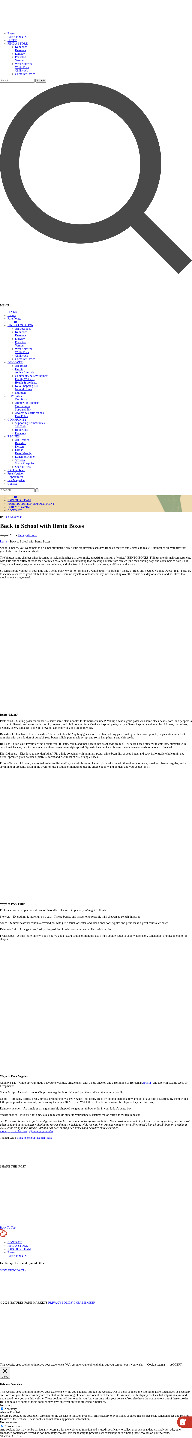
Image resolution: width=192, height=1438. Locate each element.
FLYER (12, 40)
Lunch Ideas (44, 1137)
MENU (4, 305)
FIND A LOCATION (20, 325)
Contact (12, 483)
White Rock (22, 67)
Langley (20, 53)
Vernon (19, 60)
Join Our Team (16, 470)
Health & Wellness (26, 382)
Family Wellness (24, 379)
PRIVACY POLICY (60, 1302)
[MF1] (147, 1082)
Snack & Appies (24, 463)
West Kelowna (23, 63)
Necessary (10, 1408)
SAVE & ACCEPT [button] (11, 1436)
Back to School (26, 1137)
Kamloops (21, 46)
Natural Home (23, 389)
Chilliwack (21, 70)
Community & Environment (31, 375)
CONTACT (15, 510)
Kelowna (20, 50)
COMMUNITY (17, 419)
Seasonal (20, 460)
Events (12, 33)
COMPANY (15, 396)
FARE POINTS (17, 36)
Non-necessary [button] (9, 1422)
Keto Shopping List (26, 385)
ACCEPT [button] (176, 1364)
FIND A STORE (18, 43)
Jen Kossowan (13, 516)
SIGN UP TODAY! (13, 1270)
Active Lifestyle (24, 372)
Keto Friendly (23, 453)
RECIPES (14, 436)
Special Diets (23, 466)
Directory (20, 433)
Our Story (21, 399)
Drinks (19, 450)
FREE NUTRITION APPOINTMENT (31, 503)
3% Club (20, 426)
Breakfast (20, 443)
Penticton (20, 57)
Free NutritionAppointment (16, 475)
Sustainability (23, 409)
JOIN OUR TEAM (19, 500)
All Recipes (22, 439)
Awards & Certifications (29, 412)
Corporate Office (25, 73)
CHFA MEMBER (84, 1302)
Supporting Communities (30, 423)
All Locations (23, 328)
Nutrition (20, 392)
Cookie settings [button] (156, 1364)
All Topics (21, 365)
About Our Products (27, 402)
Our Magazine (16, 480)
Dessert (19, 446)
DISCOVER (15, 362)
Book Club (21, 429)
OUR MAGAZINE (19, 507)
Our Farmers (22, 406)
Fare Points (14, 318)
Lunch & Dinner (25, 456)
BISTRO (13, 321)
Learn (3, 541)
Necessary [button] (6, 1405)
